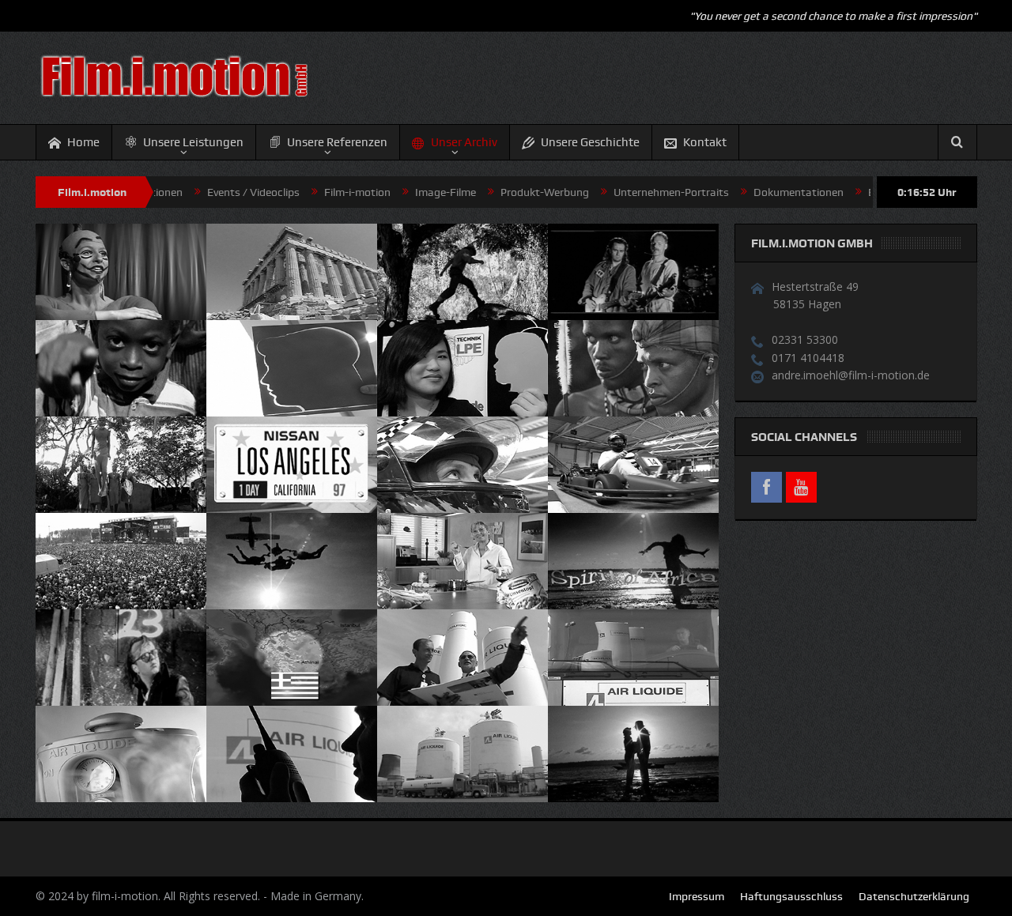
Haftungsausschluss (791, 896)
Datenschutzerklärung (914, 896)
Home (83, 142)
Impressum (696, 896)
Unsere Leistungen (193, 142)
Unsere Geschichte (590, 142)
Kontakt (705, 142)
